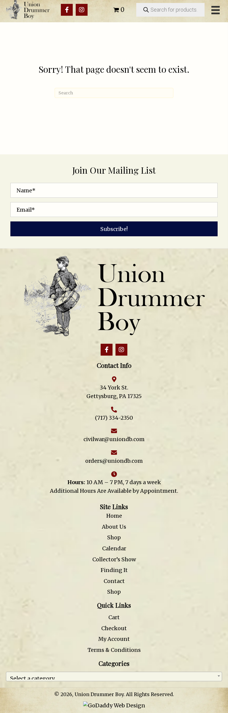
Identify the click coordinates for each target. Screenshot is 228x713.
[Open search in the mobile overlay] (170, 10)
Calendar (114, 548)
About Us (114, 526)
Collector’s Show (114, 559)
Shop (114, 537)
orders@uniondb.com (114, 460)
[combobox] (114, 676)
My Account (114, 639)
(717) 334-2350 (114, 417)
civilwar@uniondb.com (114, 439)
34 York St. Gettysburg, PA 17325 (114, 392)
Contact (114, 581)
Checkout (114, 628)
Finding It (114, 570)
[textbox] (114, 676)
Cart (114, 617)
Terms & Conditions (114, 650)
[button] (67, 10)
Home (114, 515)
